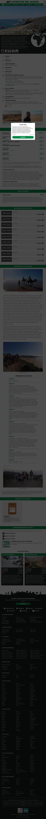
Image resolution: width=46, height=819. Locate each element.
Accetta (23, 137)
